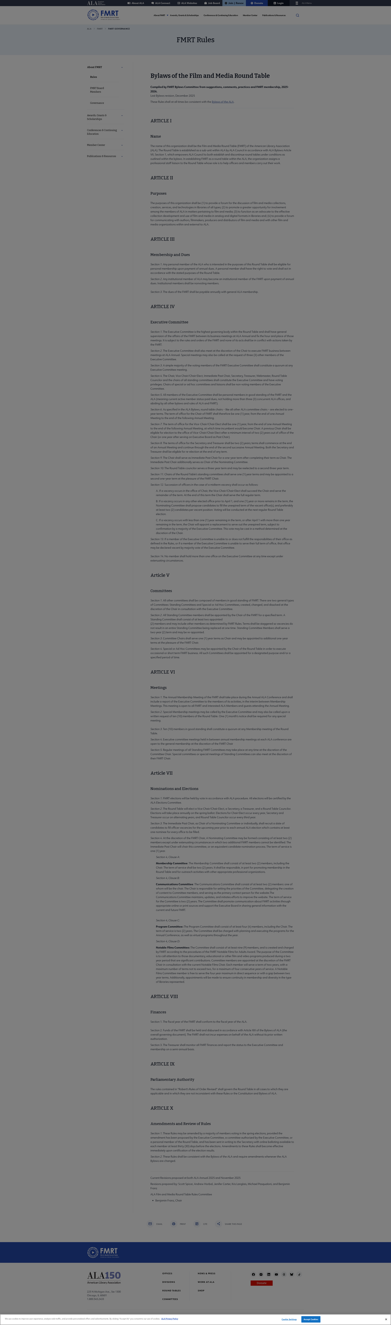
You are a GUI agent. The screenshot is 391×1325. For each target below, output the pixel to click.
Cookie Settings (289, 1319)
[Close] (386, 1319)
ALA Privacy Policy (169, 1318)
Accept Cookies (311, 1319)
